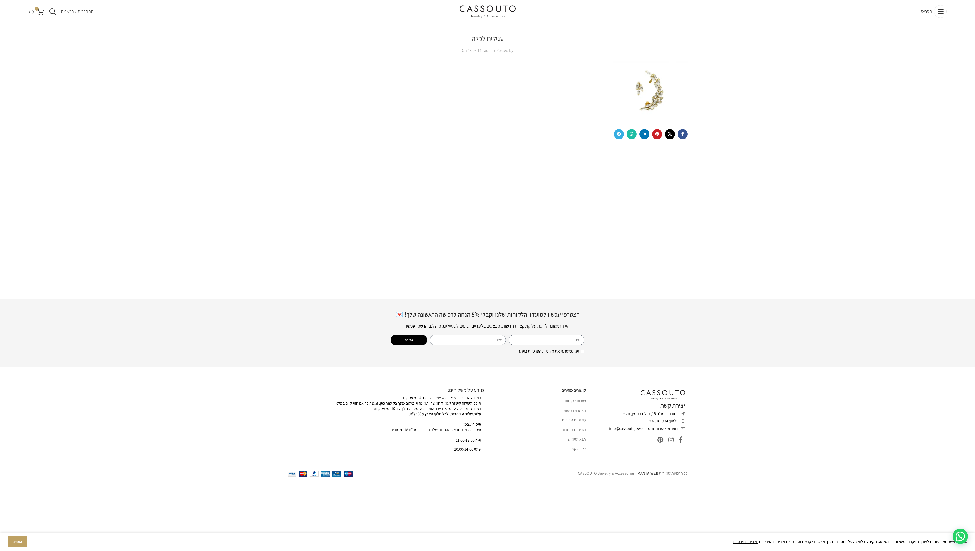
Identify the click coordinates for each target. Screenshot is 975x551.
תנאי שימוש (577, 439)
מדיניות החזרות (573, 429)
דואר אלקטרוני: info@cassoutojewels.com (644, 428)
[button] (960, 536)
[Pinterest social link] (657, 134)
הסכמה (17, 542)
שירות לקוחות (575, 401)
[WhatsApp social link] (632, 134)
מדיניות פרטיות (574, 420)
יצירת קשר (577, 448)
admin (489, 50)
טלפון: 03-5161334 (664, 421)
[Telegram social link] (619, 134)
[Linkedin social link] (644, 134)
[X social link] (670, 134)
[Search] (53, 11)
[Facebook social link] (683, 134)
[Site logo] (488, 11)
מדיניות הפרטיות (541, 351)
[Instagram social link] (671, 440)
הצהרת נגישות (575, 410)
